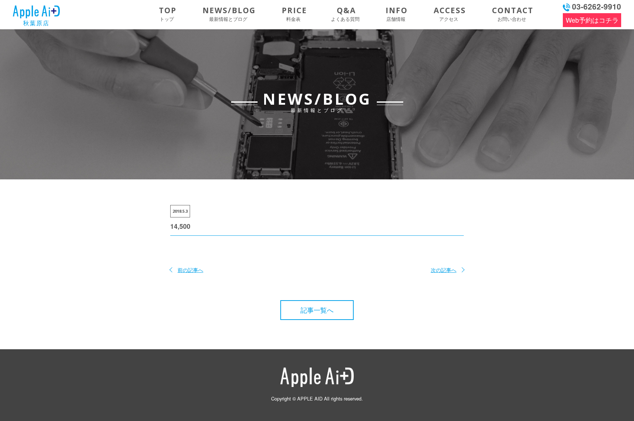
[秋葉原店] (36, 9)
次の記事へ (443, 269)
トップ (167, 13)
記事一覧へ (317, 309)
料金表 (294, 13)
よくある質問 (345, 13)
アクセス (450, 13)
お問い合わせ (512, 13)
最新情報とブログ (229, 13)
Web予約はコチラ (592, 20)
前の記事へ (190, 269)
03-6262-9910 (596, 6)
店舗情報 (397, 13)
